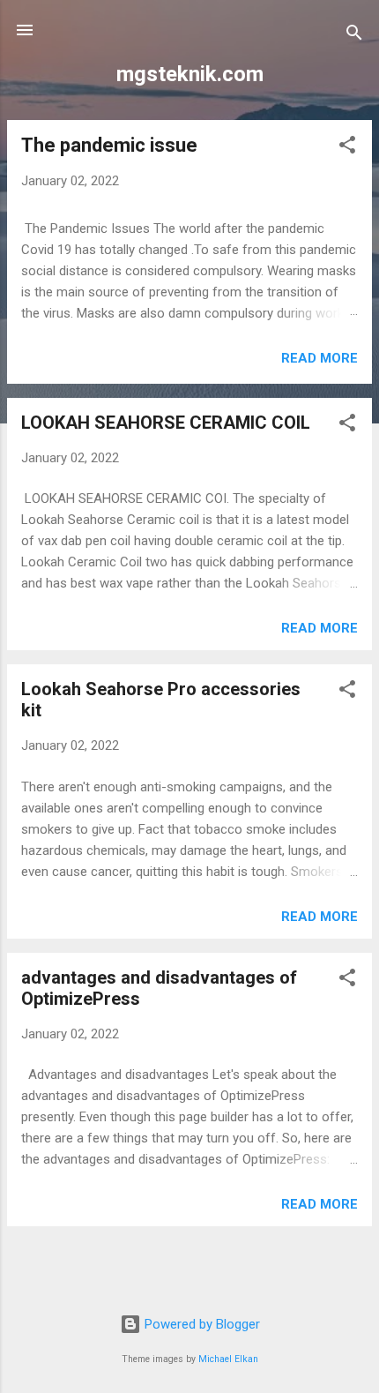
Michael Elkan (228, 1359)
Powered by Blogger (200, 1324)
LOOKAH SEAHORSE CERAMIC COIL (165, 422)
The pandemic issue (109, 145)
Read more (319, 358)
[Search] (354, 36)
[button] (347, 147)
